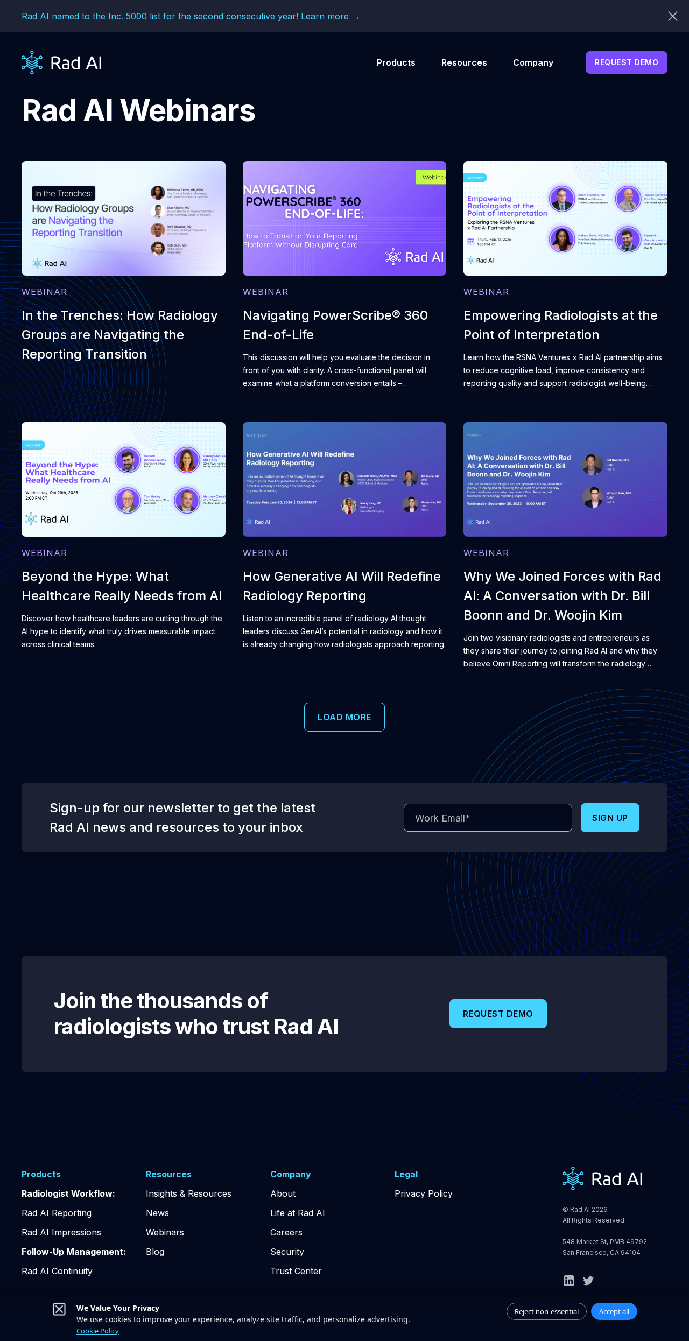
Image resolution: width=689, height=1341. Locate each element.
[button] (396, 62)
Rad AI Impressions (61, 1232)
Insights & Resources (188, 1193)
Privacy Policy (424, 1193)
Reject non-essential (547, 1311)
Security (287, 1251)
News (157, 1212)
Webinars (165, 1232)
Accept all (614, 1311)
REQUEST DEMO (498, 1013)
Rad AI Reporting (57, 1212)
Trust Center (296, 1271)
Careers (286, 1232)
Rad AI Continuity (57, 1271)
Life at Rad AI (297, 1212)
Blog (155, 1251)
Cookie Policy (97, 1331)
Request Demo (626, 62)
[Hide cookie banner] (59, 1309)
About (283, 1193)
